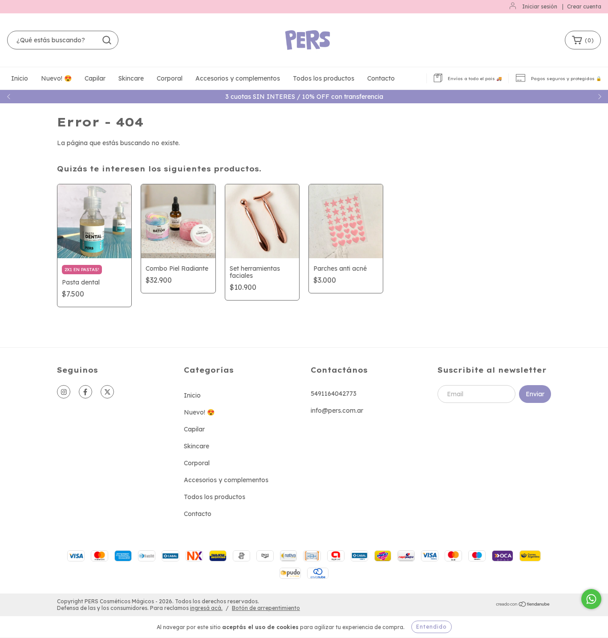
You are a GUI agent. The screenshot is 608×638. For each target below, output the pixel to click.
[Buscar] (107, 40)
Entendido (431, 626)
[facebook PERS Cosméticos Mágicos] (85, 391)
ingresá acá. (206, 608)
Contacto (381, 78)
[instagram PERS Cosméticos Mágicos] (63, 391)
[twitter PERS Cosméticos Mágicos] (107, 391)
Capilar (95, 78)
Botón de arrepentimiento (266, 608)
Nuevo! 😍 (56, 78)
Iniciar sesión (539, 6)
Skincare (131, 78)
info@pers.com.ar (337, 410)
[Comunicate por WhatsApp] (591, 599)
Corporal (169, 78)
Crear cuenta (584, 6)
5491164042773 (334, 394)
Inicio (19, 78)
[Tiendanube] (523, 605)
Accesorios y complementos (237, 78)
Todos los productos (323, 78)
